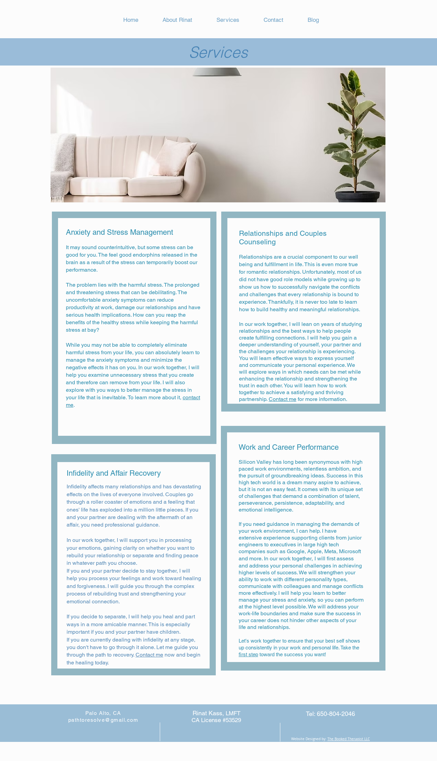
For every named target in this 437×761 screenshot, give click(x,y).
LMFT (233, 713)
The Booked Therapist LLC (348, 739)
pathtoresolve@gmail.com (103, 720)
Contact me (149, 654)
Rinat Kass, (209, 713)
